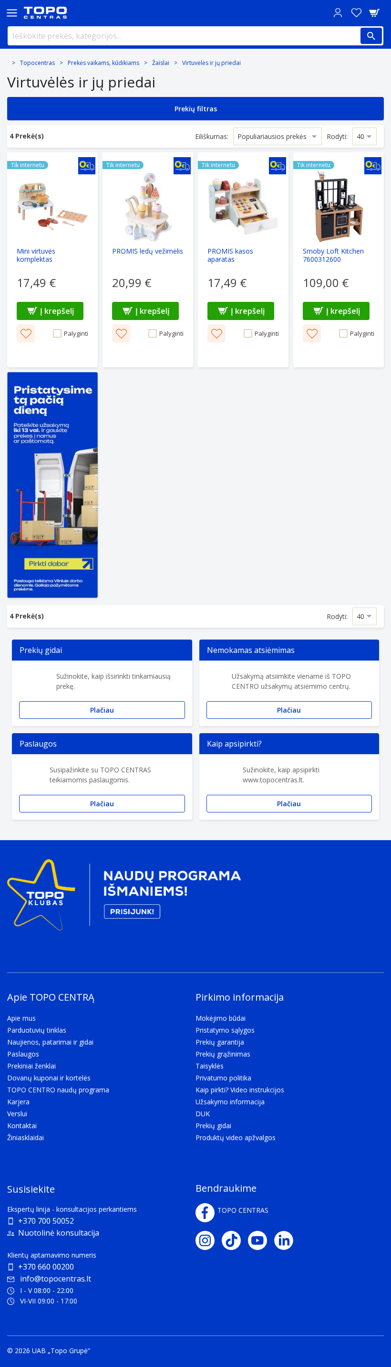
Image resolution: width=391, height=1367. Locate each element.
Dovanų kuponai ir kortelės (49, 1077)
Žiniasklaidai (25, 1137)
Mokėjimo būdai (221, 1018)
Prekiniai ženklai (31, 1065)
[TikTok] (235, 1240)
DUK (203, 1113)
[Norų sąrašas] (356, 12)
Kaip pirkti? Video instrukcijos (240, 1089)
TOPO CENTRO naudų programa (58, 1089)
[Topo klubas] (124, 898)
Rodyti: (337, 136)
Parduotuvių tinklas (36, 1030)
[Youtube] (261, 1240)
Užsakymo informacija (230, 1101)
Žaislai (160, 63)
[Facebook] (205, 1212)
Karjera (18, 1101)
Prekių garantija (220, 1042)
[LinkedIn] (287, 1240)
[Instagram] (209, 1240)
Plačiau (102, 710)
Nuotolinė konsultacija (58, 1233)
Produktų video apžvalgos (236, 1137)
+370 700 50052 (46, 1221)
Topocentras (37, 63)
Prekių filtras (196, 108)
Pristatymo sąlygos (225, 1030)
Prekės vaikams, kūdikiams (103, 63)
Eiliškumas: (211, 136)
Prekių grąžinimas (223, 1053)
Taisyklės (210, 1065)
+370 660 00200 (46, 1266)
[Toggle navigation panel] (12, 12)
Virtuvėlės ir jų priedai (211, 63)
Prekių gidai (213, 1125)
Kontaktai (22, 1125)
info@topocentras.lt (55, 1278)
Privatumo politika (223, 1077)
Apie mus (21, 1018)
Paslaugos (23, 1053)
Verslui (17, 1113)
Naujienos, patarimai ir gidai (50, 1042)
